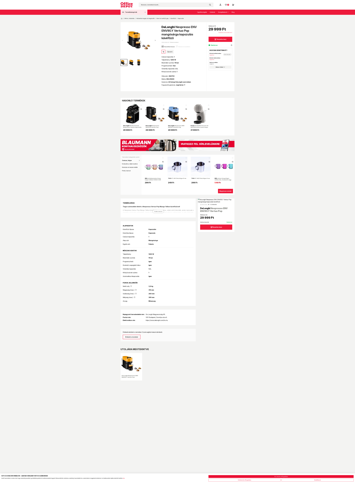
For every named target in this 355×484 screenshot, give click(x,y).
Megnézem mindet (225, 191)
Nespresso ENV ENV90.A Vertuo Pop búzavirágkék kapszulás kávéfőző (176, 128)
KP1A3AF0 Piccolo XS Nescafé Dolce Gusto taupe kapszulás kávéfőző (199, 127)
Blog (233, 12)
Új (163, 52)
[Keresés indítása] (210, 5)
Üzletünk (212, 12)
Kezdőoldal (121, 18)
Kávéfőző (173, 18)
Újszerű (169, 52)
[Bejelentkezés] (220, 5)
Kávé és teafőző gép (163, 18)
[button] (155, 40)
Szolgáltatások (222, 12)
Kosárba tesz (221, 39)
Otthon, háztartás (129, 18)
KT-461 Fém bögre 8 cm (177, 178)
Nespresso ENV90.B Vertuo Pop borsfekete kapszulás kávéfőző (153, 128)
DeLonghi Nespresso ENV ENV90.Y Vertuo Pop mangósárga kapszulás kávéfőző (130, 378)
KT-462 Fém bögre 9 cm (200, 178)
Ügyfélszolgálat (202, 12)
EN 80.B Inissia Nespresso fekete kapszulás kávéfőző (132, 127)
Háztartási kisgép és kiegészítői (145, 18)
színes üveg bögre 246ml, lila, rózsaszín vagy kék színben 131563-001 (223, 180)
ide (124, 478)
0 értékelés (212, 204)
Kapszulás (181, 18)
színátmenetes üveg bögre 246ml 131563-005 (153, 179)
